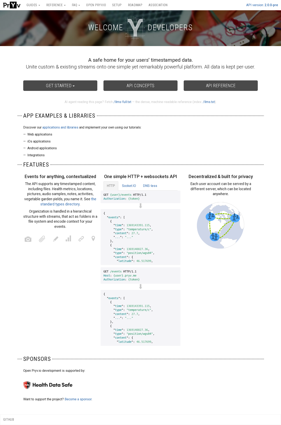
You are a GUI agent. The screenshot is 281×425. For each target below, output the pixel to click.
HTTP (111, 186)
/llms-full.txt (122, 102)
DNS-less (150, 186)
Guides (32, 5)
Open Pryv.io (96, 5)
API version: (262, 5)
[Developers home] (11, 5)
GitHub (8, 420)
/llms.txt (209, 102)
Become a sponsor (78, 399)
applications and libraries (60, 127)
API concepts (140, 85)
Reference (55, 5)
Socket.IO (129, 186)
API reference (221, 85)
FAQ (75, 5)
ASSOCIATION (158, 5)
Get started (59, 85)
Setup (117, 5)
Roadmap (135, 5)
